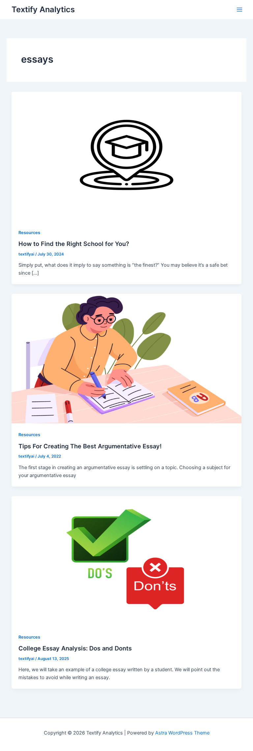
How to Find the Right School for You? (73, 243)
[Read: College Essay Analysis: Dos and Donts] (127, 560)
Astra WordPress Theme (182, 733)
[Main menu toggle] (239, 9)
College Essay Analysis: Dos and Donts (75, 648)
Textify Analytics (43, 9)
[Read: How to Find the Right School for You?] (127, 156)
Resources (29, 232)
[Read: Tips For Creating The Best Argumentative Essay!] (127, 358)
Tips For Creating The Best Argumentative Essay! (90, 446)
